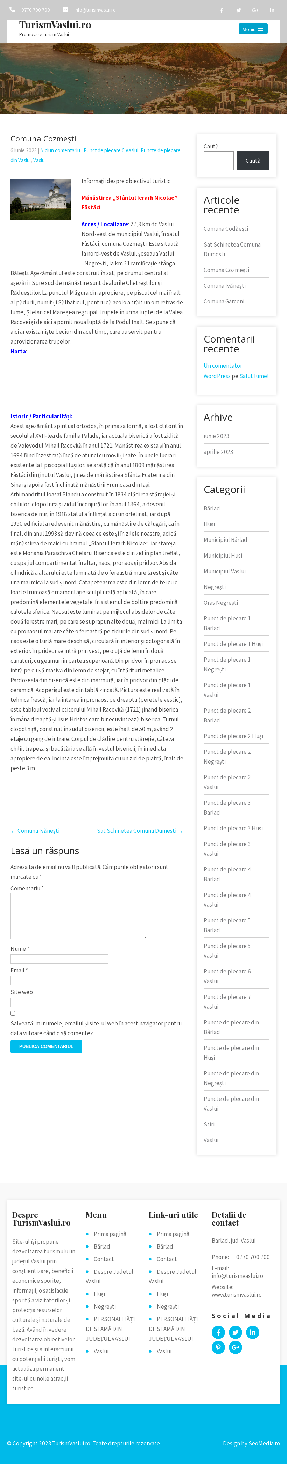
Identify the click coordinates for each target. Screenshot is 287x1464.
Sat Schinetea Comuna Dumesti (140, 830)
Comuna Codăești (226, 229)
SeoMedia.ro (264, 1443)
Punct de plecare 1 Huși (233, 644)
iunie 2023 (216, 436)
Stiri (209, 1124)
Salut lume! (254, 376)
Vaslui (39, 160)
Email (19, 970)
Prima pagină (110, 1234)
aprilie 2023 (218, 452)
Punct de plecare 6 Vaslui (111, 150)
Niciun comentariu (60, 150)
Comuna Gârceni (224, 301)
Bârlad (212, 508)
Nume (19, 948)
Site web (21, 992)
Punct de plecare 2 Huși (233, 736)
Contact (104, 1259)
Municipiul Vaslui (225, 571)
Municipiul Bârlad (225, 540)
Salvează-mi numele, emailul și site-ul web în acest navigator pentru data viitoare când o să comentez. (96, 1028)
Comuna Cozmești (226, 270)
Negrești (215, 587)
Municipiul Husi (223, 555)
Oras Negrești (221, 602)
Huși (209, 524)
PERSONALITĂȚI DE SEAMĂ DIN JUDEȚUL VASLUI (110, 1328)
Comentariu (27, 888)
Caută (211, 146)
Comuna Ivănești (34, 830)
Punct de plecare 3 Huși (233, 828)
